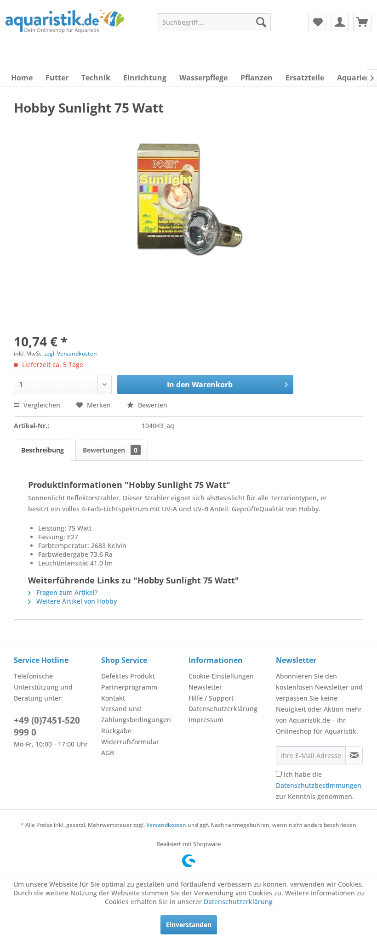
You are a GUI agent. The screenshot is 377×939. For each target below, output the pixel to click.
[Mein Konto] (340, 22)
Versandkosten (166, 825)
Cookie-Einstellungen (221, 676)
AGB (107, 752)
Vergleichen (41, 405)
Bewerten (151, 405)
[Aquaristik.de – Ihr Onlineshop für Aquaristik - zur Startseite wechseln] (65, 29)
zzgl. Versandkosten (70, 353)
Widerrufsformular (130, 741)
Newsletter (205, 687)
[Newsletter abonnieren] (354, 755)
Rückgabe (116, 730)
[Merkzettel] (317, 22)
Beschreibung (42, 450)
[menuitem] (214, 22)
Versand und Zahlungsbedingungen (136, 714)
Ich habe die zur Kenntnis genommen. (318, 785)
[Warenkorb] (362, 22)
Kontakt (113, 698)
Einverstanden (188, 924)
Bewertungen (110, 450)
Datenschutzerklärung (222, 708)
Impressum (205, 719)
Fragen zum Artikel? (65, 592)
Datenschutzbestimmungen (318, 785)
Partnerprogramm (129, 687)
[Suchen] (261, 22)
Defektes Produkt (128, 676)
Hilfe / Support (211, 698)
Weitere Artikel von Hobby (75, 601)
